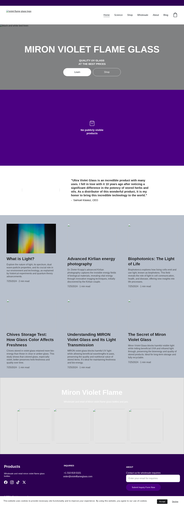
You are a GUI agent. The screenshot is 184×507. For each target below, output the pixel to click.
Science (118, 15)
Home (106, 15)
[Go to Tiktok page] (18, 482)
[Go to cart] (175, 15)
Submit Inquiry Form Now (143, 487)
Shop (130, 15)
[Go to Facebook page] (5, 482)
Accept (162, 502)
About (156, 15)
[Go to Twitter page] (24, 482)
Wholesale (142, 15)
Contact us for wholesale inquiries (143, 473)
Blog (165, 15)
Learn (77, 72)
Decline (175, 502)
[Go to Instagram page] (12, 482)
